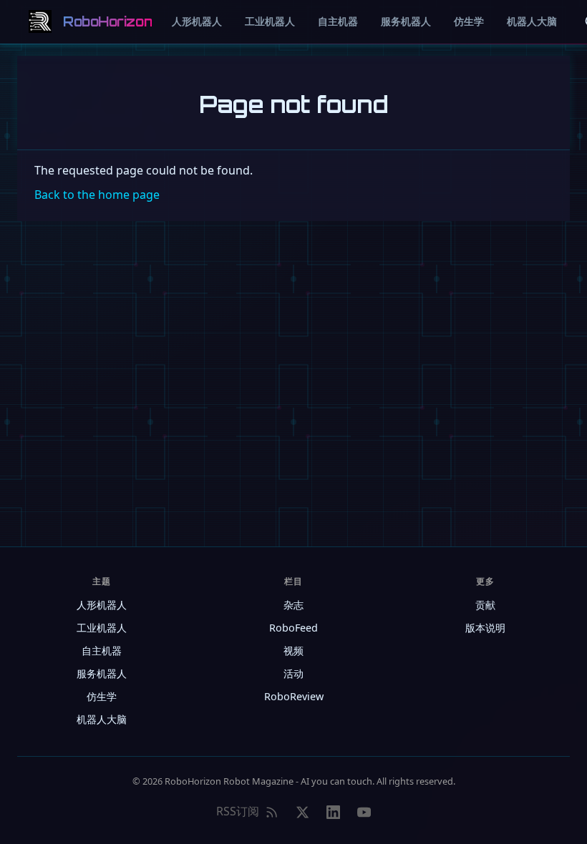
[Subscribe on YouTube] (364, 812)
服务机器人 (406, 21)
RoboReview (294, 696)
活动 (293, 673)
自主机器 (338, 21)
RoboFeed (293, 627)
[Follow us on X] (302, 812)
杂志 (293, 605)
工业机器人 (270, 21)
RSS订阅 (237, 811)
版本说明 (485, 627)
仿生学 (469, 21)
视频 (293, 650)
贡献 (485, 605)
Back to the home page (97, 194)
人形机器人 (197, 21)
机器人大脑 (532, 21)
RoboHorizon (107, 21)
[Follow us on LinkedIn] (333, 812)
